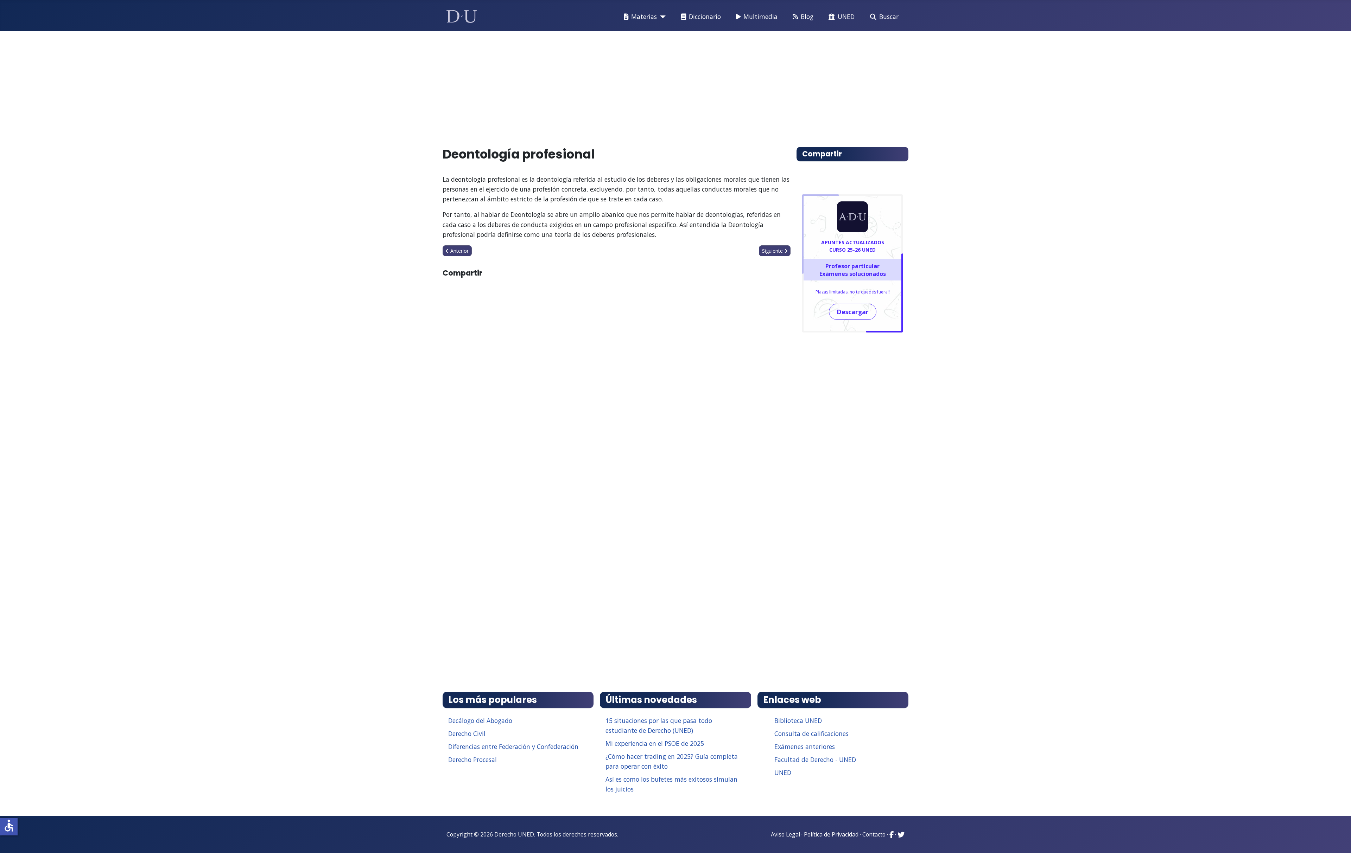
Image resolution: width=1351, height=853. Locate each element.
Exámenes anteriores (804, 746)
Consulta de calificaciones (811, 733)
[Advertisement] (659, 86)
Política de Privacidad (831, 834)
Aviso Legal (785, 834)
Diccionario (705, 16)
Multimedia (760, 16)
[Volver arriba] (1338, 839)
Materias (644, 16)
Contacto (874, 834)
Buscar (889, 16)
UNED (846, 16)
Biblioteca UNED (798, 720)
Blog (807, 16)
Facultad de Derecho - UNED (815, 759)
